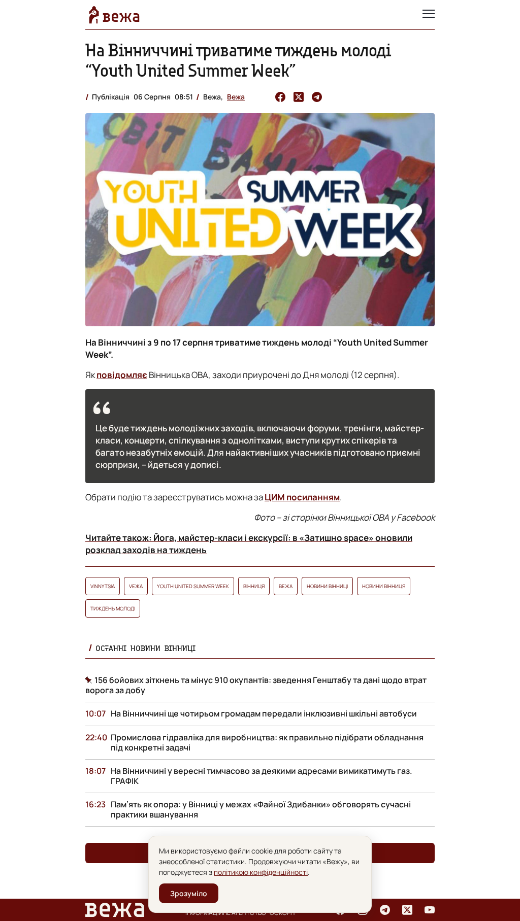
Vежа (136, 586)
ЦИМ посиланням (302, 497)
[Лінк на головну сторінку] (114, 14)
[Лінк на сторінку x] (407, 910)
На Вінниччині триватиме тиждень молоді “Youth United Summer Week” (238, 60)
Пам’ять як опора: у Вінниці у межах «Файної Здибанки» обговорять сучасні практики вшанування (261, 809)
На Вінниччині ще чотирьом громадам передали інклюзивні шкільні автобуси (264, 713)
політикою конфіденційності (261, 872)
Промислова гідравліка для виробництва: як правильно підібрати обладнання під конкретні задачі (267, 742)
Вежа (236, 96)
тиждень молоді (112, 608)
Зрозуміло (188, 893)
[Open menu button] (428, 15)
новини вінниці (327, 586)
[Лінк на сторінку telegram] (385, 910)
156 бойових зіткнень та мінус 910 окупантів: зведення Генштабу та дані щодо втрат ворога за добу (256, 685)
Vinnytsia (102, 586)
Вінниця (254, 586)
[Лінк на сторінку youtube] (430, 910)
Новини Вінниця (383, 586)
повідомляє (121, 375)
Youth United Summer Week (193, 586)
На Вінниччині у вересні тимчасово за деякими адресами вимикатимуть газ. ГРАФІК (261, 776)
